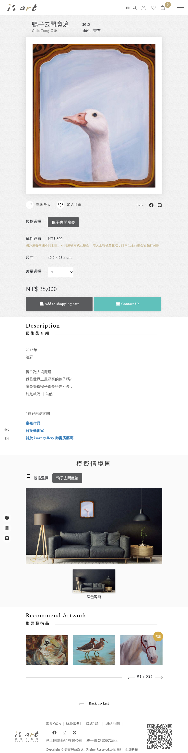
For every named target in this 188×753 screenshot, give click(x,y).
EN (128, 8)
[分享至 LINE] (158, 205)
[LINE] (74, 732)
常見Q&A (53, 724)
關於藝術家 (35, 431)
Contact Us (129, 304)
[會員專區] (143, 8)
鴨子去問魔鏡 (67, 478)
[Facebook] (54, 732)
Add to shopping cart (61, 304)
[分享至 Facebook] (150, 205)
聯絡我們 (93, 724)
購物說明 (73, 724)
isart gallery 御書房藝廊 (22, 7)
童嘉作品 (33, 423)
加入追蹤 (74, 205)
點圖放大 (43, 205)
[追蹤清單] (154, 8)
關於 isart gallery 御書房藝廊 (49, 438)
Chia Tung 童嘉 (45, 31)
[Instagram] (64, 732)
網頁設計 (116, 749)
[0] (163, 8)
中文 (7, 430)
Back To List (99, 703)
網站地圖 (112, 724)
